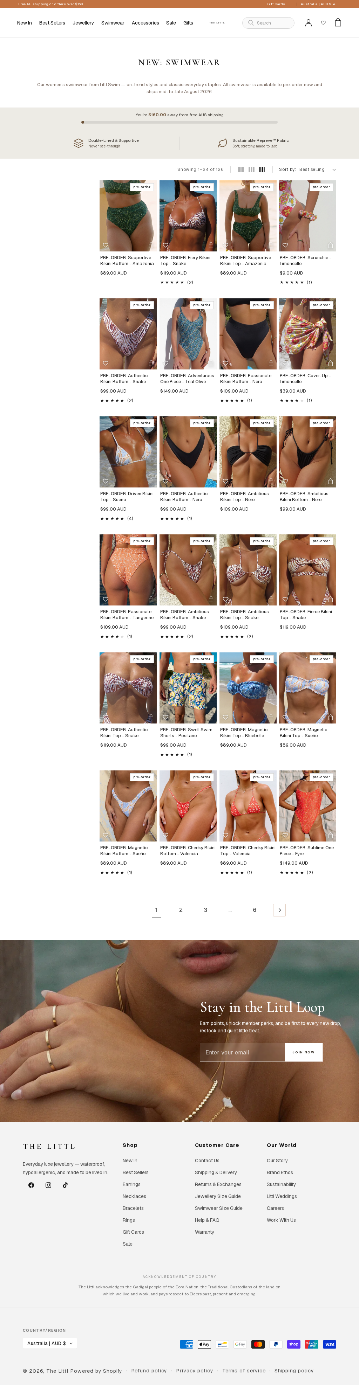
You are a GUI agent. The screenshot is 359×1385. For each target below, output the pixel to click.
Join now (303, 1052)
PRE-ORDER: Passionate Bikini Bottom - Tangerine (127, 615)
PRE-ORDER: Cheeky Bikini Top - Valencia (248, 851)
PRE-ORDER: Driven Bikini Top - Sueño (127, 497)
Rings (129, 1220)
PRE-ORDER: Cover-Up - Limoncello (305, 379)
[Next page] (279, 910)
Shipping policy (294, 1370)
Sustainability (281, 1184)
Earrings (132, 1184)
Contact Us (207, 1160)
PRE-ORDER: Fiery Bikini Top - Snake (185, 260)
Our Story (277, 1160)
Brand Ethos (280, 1172)
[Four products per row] (261, 169)
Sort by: (287, 169)
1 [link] (156, 910)
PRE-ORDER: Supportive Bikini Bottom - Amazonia (127, 260)
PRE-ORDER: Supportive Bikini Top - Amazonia (245, 260)
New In (130, 1160)
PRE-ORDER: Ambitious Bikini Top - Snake (244, 615)
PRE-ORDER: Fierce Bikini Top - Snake (306, 615)
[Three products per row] (251, 169)
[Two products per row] (241, 169)
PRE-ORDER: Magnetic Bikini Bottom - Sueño (124, 851)
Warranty (204, 1232)
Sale (128, 1244)
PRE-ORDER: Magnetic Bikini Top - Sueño (303, 733)
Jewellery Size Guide (218, 1196)
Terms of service (244, 1370)
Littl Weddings (282, 1196)
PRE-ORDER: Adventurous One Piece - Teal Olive (187, 379)
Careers (275, 1208)
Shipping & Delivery (216, 1172)
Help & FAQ (207, 1220)
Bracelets (133, 1208)
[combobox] (273, 23)
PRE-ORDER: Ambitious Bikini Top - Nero (244, 497)
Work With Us (281, 1220)
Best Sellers (136, 1172)
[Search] (251, 23)
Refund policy (149, 1370)
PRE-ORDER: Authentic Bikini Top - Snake (124, 733)
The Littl (57, 1371)
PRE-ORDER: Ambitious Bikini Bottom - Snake (184, 615)
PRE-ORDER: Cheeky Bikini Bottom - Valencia (188, 851)
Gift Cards (276, 4)
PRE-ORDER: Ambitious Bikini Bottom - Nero (304, 497)
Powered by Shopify (96, 1371)
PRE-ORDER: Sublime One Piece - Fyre (307, 851)
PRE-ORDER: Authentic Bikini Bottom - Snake (124, 379)
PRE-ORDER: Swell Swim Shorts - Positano (186, 733)
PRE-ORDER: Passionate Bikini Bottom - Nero (245, 379)
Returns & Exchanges (218, 1184)
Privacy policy (195, 1370)
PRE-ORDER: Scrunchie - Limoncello (305, 260)
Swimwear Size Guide (219, 1208)
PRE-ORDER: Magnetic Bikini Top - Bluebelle (243, 733)
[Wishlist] (323, 23)
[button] (83, 22)
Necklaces (134, 1196)
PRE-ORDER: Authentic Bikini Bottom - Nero (184, 497)
